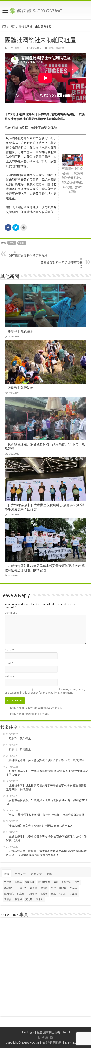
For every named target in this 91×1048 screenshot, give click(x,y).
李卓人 (73, 888)
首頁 (3, 26)
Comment (11, 612)
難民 (22, 243)
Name (9, 650)
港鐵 (56, 882)
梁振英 (18, 882)
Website (9, 676)
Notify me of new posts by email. (29, 713)
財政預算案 (44, 882)
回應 (50, 874)
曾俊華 (33, 888)
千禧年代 (21, 888)
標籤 (6, 874)
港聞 (12, 26)
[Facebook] (43, 1037)
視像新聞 (59, 48)
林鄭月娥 (30, 882)
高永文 (39, 899)
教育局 (18, 899)
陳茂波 (62, 888)
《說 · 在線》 (15, 48)
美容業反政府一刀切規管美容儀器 (61, 263)
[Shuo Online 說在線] (45, 10)
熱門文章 (20, 874)
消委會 (44, 893)
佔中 (77, 882)
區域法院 (9, 893)
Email (9, 663)
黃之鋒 (28, 899)
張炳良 (62, 893)
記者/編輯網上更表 (48, 1032)
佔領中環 (32, 893)
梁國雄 (44, 888)
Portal (66, 1032)
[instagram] (51, 1037)
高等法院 (66, 882)
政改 (53, 893)
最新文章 (36, 874)
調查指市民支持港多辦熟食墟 (28, 254)
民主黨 (20, 893)
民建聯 (73, 893)
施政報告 (9, 888)
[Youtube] (46, 1037)
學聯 (53, 888)
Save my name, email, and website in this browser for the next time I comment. (45, 691)
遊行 (12, 243)
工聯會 (7, 899)
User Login (27, 1032)
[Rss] (39, 1037)
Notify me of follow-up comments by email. (35, 707)
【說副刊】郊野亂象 (19, 388)
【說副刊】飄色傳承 (19, 331)
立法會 (7, 882)
